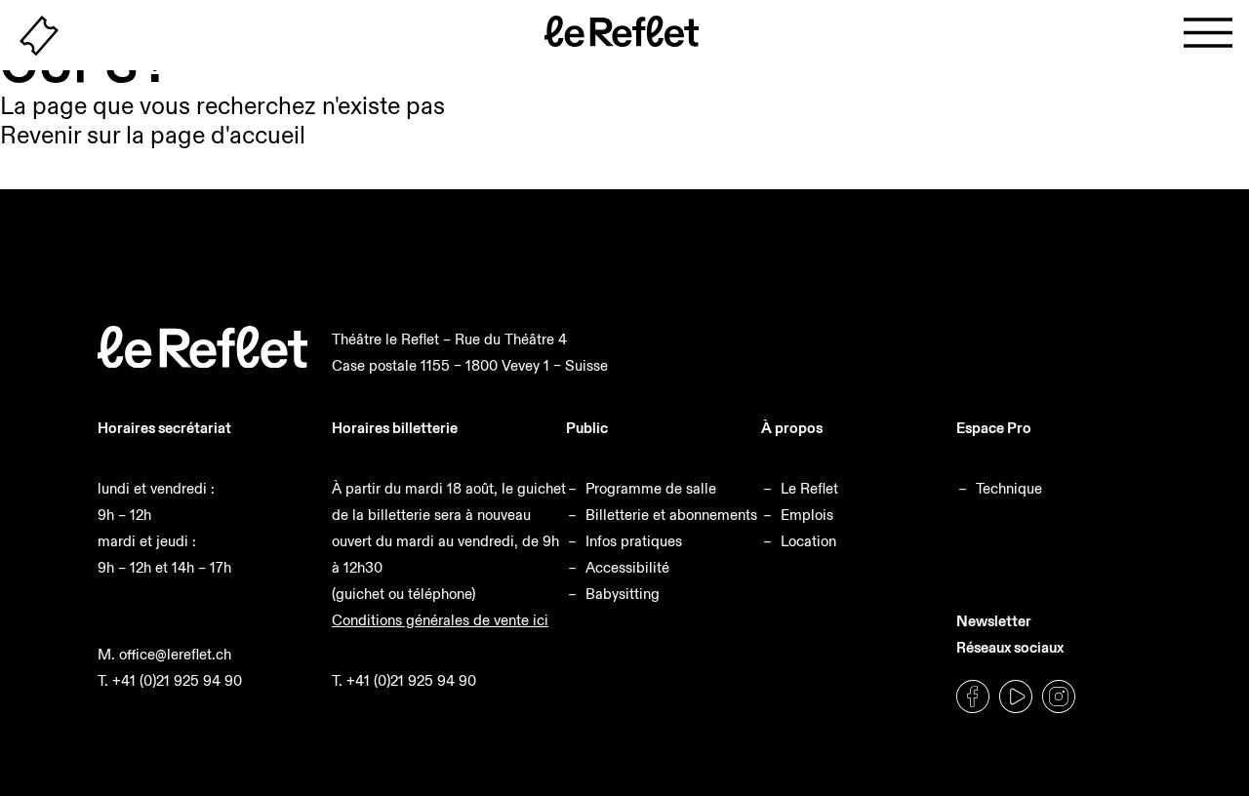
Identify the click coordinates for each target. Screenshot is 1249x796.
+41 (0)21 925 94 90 (177, 680)
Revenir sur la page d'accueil (152, 135)
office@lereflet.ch (175, 654)
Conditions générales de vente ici (440, 620)
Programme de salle (650, 488)
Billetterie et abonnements (671, 514)
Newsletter (993, 621)
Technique (1009, 488)
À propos (792, 427)
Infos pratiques (633, 541)
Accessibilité (627, 567)
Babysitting (622, 593)
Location (808, 541)
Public (587, 427)
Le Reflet (809, 488)
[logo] (202, 362)
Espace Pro (993, 427)
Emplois (807, 514)
